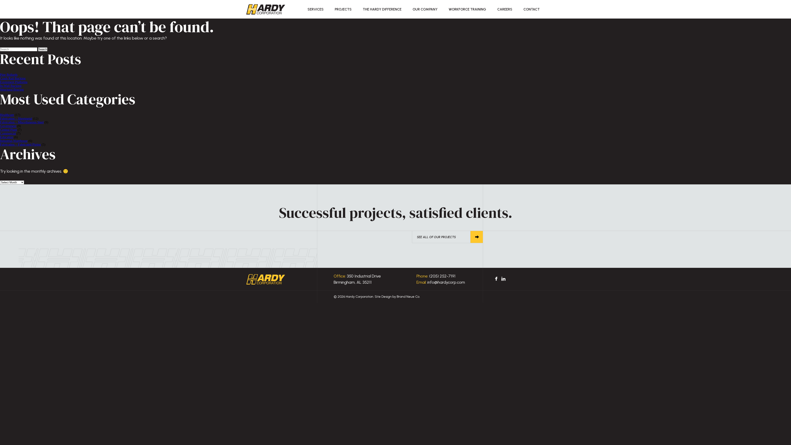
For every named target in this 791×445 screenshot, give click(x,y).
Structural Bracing (12, 89)
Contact (531, 9)
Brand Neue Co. (408, 297)
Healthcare (7, 115)
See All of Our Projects (436, 237)
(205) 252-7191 (442, 276)
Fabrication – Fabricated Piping (20, 144)
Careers (504, 9)
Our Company (425, 9)
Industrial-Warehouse (14, 141)
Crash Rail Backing (13, 78)
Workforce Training (467, 9)
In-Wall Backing (10, 86)
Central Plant (8, 129)
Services (316, 9)
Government (8, 126)
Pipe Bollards (9, 74)
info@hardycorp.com (446, 282)
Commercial (8, 133)
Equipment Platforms (13, 82)
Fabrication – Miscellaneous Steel (22, 122)
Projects (343, 9)
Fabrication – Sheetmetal (16, 118)
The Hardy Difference (382, 9)
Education (6, 137)
